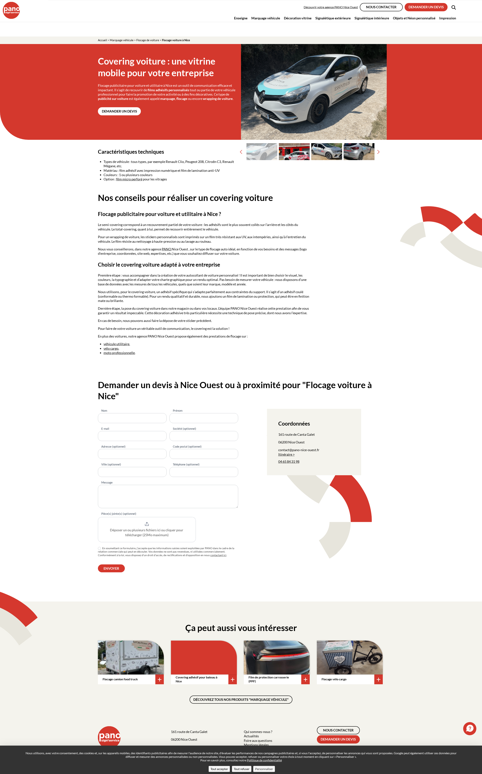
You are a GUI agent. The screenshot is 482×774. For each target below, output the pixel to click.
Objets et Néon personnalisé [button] (414, 18)
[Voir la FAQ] (469, 728)
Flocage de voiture (147, 40)
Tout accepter (219, 769)
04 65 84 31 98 (288, 461)
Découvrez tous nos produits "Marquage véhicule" (241, 699)
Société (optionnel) (184, 428)
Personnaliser (264, 769)
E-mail (105, 428)
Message (107, 482)
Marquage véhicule (121, 40)
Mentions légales (256, 745)
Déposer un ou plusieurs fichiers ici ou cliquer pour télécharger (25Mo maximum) (147, 532)
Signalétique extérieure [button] (333, 18)
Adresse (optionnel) (113, 446)
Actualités (251, 736)
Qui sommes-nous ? (258, 732)
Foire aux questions (258, 740)
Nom (104, 410)
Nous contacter (381, 7)
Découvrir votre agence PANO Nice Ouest (331, 7)
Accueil (102, 40)
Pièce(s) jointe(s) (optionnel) (118, 513)
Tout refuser (241, 769)
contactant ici (218, 555)
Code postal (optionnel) (187, 446)
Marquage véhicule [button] (265, 18)
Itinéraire (285, 454)
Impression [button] (447, 18)
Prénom (177, 410)
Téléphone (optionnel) (186, 464)
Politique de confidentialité (264, 760)
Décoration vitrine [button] (298, 18)
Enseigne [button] (241, 18)
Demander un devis (426, 7)
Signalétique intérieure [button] (372, 18)
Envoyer (111, 568)
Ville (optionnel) (111, 464)
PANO (167, 249)
